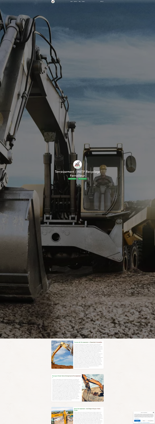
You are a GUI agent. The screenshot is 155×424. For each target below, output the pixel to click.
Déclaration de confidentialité (146, 422)
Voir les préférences (150, 420)
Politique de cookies (140, 422)
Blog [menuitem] (79, 1)
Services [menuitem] (75, 1)
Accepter (137, 420)
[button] (153, 412)
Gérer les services (137, 418)
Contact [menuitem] (83, 1)
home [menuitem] (71, 1)
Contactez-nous (83, 178)
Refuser (144, 420)
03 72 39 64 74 (72, 178)
